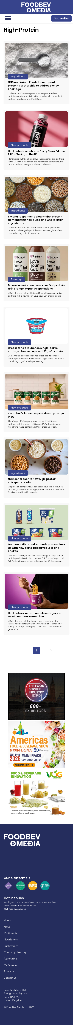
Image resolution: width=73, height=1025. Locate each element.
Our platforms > (17, 878)
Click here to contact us (15, 909)
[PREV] (22, 650)
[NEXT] (51, 650)
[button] (61, 18)
